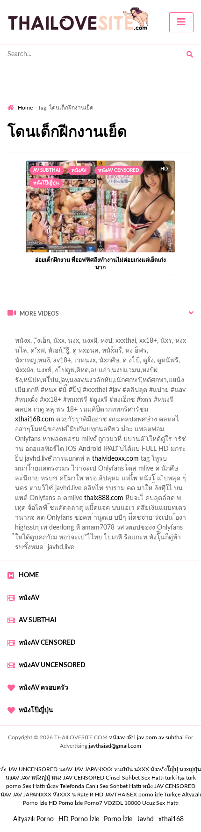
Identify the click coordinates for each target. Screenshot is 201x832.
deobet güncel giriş (158, 392)
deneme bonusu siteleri (101, 481)
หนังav (79, 170)
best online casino (167, 481)
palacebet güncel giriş (137, 343)
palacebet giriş (87, 402)
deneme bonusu (170, 461)
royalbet (128, 412)
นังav (52, 786)
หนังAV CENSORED (118, 170)
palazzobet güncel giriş (39, 353)
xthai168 (171, 819)
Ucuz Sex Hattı (160, 803)
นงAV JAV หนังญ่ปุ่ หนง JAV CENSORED (55, 777)
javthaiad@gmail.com (115, 746)
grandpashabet (47, 363)
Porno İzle (118, 819)
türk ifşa (175, 777)
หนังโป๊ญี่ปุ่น (46, 183)
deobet (169, 402)
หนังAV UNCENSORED (52, 665)
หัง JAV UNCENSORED (28, 769)
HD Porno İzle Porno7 (75, 803)
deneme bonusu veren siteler (87, 441)
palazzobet (22, 412)
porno (16, 333)
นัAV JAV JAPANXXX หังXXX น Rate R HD (51, 794)
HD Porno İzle (78, 819)
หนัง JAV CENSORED (169, 786)
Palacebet (121, 372)
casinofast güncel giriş (92, 392)
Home (25, 107)
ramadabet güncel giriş (111, 353)
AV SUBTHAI (46, 170)
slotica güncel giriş (73, 343)
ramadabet (22, 441)
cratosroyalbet (166, 500)
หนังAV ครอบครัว (43, 688)
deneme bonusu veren (77, 412)
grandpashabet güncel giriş (114, 363)
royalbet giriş (133, 402)
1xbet (159, 490)
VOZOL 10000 (122, 803)
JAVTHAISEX (121, 794)
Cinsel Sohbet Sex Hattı (135, 777)
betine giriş (56, 382)
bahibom (20, 382)
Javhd (145, 819)
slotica (116, 422)
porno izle (41, 333)
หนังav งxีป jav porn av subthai (146, 737)
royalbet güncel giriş (123, 333)
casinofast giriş (65, 510)
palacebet (40, 392)
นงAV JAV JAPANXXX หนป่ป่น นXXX (104, 769)
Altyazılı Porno (33, 819)
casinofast (157, 372)
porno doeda (75, 333)
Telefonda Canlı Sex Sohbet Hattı (100, 786)
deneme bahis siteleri (83, 451)
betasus (37, 500)
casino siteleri (140, 451)
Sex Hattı (33, 786)
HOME (29, 575)
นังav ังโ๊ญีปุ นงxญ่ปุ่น (176, 769)
